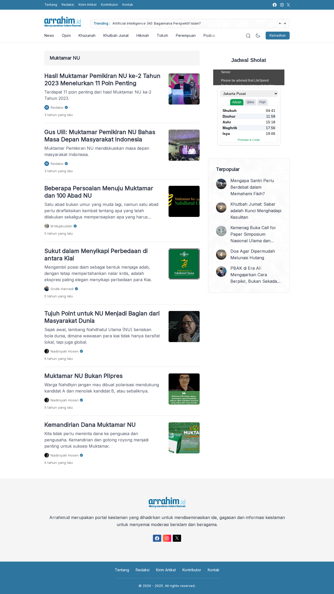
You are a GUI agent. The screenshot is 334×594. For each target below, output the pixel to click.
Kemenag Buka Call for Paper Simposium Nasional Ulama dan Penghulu (253, 234)
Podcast (211, 35)
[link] (274, 5)
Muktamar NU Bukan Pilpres (83, 375)
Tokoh (162, 35)
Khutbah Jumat (116, 35)
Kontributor (109, 5)
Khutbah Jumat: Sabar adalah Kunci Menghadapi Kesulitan (255, 210)
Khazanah (87, 35)
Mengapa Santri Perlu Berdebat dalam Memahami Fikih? (252, 187)
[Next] (285, 23)
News (49, 35)
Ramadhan (278, 35)
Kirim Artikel (88, 5)
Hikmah (142, 35)
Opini (66, 35)
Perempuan (186, 35)
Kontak (127, 5)
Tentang (50, 5)
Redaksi (68, 5)
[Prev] (280, 23)
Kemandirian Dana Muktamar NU (90, 424)
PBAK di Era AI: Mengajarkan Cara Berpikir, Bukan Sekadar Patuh (254, 275)
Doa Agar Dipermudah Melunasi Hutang (252, 254)
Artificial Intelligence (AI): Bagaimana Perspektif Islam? (156, 23)
